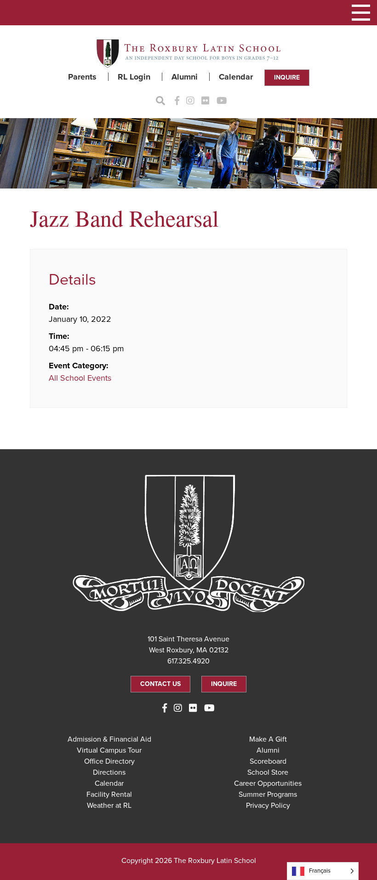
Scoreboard (268, 761)
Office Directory (109, 761)
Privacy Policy (268, 805)
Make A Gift (268, 739)
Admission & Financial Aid (109, 739)
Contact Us (160, 684)
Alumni (184, 77)
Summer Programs (268, 794)
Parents (82, 77)
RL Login (134, 77)
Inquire (287, 77)
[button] (361, 13)
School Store (267, 772)
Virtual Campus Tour (109, 750)
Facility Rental (109, 794)
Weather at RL (109, 805)
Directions (109, 772)
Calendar (236, 77)
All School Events (80, 378)
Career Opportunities (268, 783)
